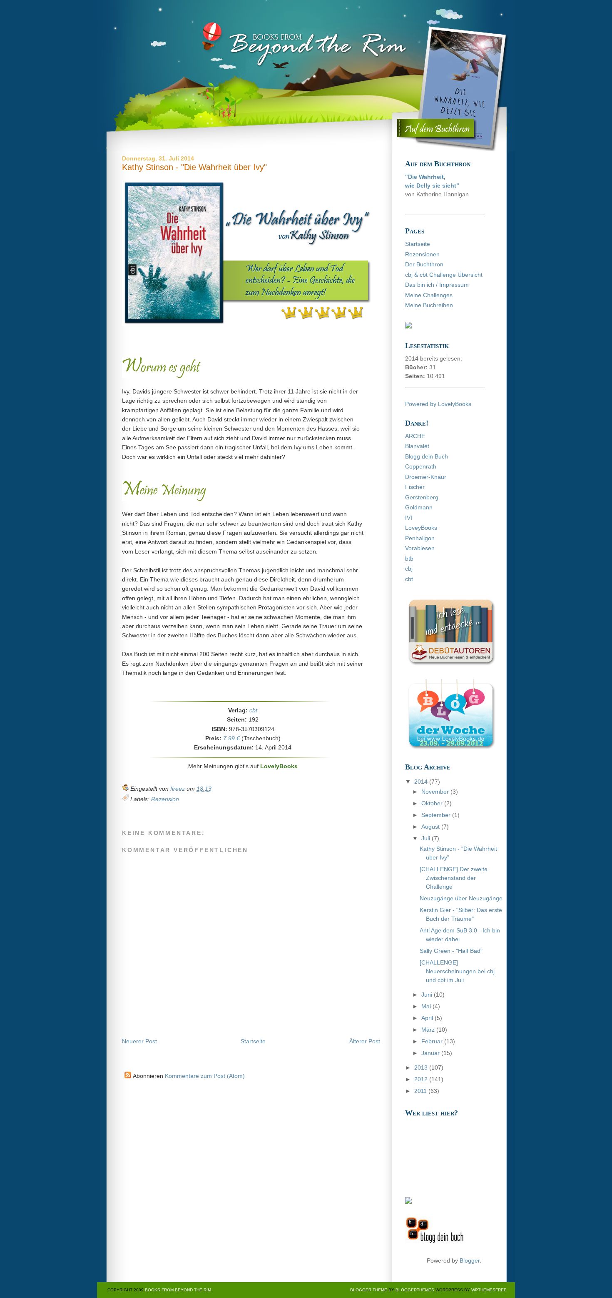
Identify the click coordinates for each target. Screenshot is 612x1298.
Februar (432, 1041)
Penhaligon (420, 538)
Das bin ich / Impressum (437, 284)
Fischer (415, 487)
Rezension (165, 799)
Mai (427, 1006)
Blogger (470, 1260)
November (435, 791)
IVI (408, 517)
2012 (421, 1079)
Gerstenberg (421, 497)
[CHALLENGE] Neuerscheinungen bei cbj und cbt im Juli (457, 971)
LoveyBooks (421, 527)
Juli (426, 838)
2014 (421, 781)
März (428, 1029)
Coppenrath (420, 466)
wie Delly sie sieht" (432, 185)
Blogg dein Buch (426, 456)
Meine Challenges (429, 295)
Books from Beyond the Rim (178, 1290)
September (436, 815)
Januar (431, 1053)
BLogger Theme (368, 1290)
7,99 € (231, 738)
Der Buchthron (424, 264)
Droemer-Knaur (425, 477)
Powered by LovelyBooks (438, 404)
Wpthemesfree (489, 1290)
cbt (253, 710)
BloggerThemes (414, 1290)
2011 (421, 1091)
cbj (409, 568)
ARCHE (415, 436)
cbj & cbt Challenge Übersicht (444, 274)
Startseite (253, 1041)
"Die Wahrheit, (425, 176)
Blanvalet (417, 446)
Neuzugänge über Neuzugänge (461, 898)
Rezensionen (422, 254)
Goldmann (419, 507)
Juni (427, 994)
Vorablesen (420, 548)
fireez (178, 788)
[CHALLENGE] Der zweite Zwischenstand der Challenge (454, 878)
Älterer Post (364, 1041)
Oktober (432, 803)
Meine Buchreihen (429, 305)
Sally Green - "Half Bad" (451, 950)
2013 (421, 1067)
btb (409, 558)
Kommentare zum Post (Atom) (205, 1075)
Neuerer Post (139, 1041)
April (428, 1018)
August (431, 826)
